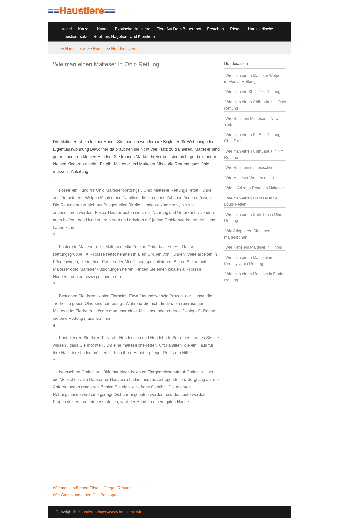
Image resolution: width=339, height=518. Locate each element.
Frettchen (215, 29)
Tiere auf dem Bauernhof (179, 29)
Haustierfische (260, 29)
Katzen (84, 29)
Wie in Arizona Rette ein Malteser (254, 188)
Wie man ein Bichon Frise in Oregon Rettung (93, 488)
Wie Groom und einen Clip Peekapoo (86, 495)
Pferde (236, 29)
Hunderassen (123, 49)
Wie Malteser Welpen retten (249, 178)
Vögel (67, 29)
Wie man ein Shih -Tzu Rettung (252, 92)
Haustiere (73, 49)
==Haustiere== (82, 10)
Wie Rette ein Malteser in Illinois (253, 247)
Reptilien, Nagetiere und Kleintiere (124, 36)
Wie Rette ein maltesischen (249, 167)
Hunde (103, 29)
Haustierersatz (74, 36)
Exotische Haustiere (132, 29)
